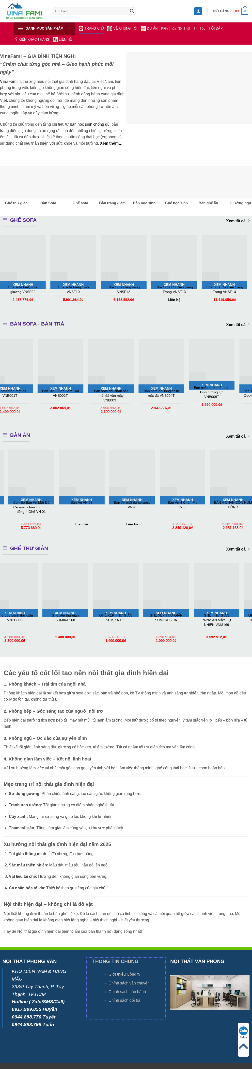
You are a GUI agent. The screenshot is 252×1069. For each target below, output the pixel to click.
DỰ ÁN (152, 28)
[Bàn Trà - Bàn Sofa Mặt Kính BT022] (144, 363)
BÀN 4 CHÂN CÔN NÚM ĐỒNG (77, 504)
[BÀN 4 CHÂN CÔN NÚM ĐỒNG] (77, 473)
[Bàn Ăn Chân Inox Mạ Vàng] (178, 473)
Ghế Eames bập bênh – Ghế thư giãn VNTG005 (121, 617)
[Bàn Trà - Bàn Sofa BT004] (195, 361)
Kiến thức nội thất (175, 28)
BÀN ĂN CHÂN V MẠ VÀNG (229, 504)
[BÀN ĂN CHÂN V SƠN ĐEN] (128, 473)
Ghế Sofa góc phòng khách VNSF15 (104, 289)
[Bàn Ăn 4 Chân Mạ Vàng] (27, 473)
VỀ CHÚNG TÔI (125, 28)
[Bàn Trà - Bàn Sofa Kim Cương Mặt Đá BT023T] (94, 361)
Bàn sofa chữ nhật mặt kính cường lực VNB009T (43, 392)
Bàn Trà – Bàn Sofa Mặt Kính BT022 (144, 396)
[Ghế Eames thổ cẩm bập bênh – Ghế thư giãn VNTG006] (171, 586)
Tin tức (199, 28)
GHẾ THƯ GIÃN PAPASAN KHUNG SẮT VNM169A (222, 619)
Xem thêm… (111, 143)
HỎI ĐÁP (216, 28)
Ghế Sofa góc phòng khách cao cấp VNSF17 (204, 289)
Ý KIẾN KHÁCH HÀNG (32, 39)
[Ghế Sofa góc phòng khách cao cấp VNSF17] (204, 257)
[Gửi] (132, 11)
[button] (198, 11)
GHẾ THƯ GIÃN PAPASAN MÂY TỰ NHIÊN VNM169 (70, 619)
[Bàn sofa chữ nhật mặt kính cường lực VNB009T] (43, 360)
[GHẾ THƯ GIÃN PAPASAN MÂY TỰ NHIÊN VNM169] (70, 586)
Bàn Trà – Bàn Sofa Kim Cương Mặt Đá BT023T (94, 393)
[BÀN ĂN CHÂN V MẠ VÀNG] (229, 473)
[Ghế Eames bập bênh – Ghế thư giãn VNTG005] (121, 586)
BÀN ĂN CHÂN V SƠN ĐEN (127, 504)
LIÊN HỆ (65, 39)
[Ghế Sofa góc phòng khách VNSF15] (103, 257)
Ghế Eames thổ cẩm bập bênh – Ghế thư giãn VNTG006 (172, 619)
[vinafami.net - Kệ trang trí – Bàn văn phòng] (24, 11)
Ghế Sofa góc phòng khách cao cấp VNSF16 (154, 289)
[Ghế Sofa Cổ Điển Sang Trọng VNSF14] (53, 257)
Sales (243, 1037)
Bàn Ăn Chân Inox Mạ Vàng (178, 504)
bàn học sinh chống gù (90, 124)
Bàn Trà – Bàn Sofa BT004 (194, 393)
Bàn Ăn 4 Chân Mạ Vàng (27, 504)
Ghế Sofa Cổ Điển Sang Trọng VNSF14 (53, 289)
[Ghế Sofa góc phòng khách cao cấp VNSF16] (154, 257)
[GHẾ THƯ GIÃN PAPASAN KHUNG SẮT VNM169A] (222, 586)
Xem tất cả (236, 221)
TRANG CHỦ (94, 28)
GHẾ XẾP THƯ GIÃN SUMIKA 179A (20, 617)
